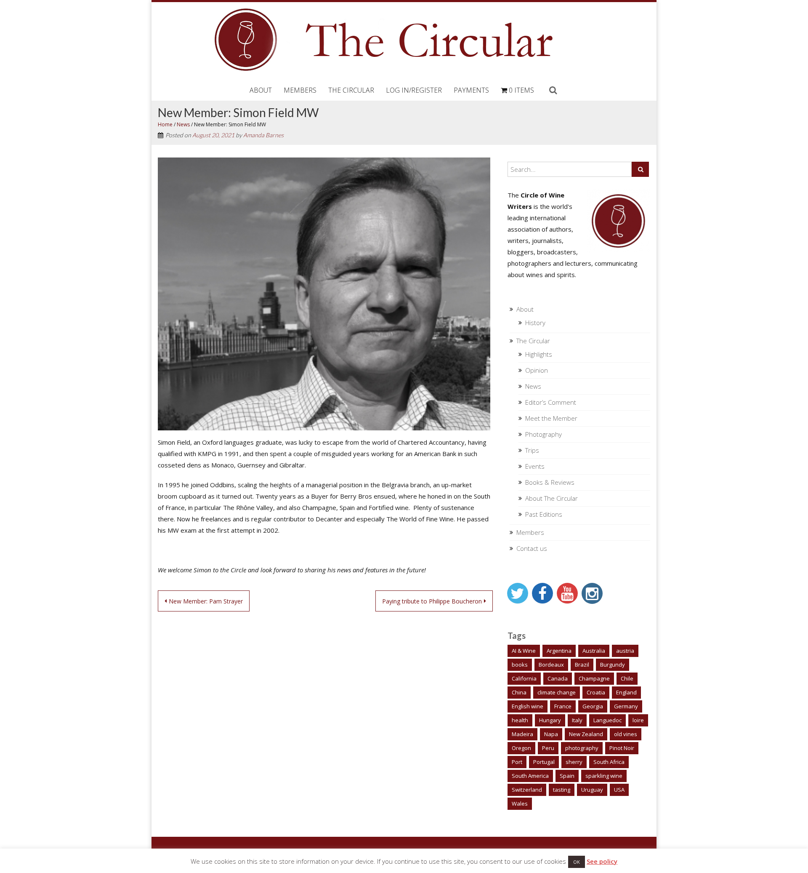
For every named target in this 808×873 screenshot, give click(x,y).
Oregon (521, 748)
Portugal (544, 762)
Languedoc (607, 720)
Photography (543, 434)
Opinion (536, 370)
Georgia (592, 706)
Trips (532, 450)
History (535, 322)
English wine (527, 706)
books (520, 664)
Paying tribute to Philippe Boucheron (432, 601)
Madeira (522, 734)
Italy (577, 720)
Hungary (550, 720)
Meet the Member (551, 418)
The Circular (351, 90)
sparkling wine (603, 776)
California (524, 678)
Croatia (596, 692)
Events (535, 466)
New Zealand (586, 734)
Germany (626, 706)
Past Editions (543, 514)
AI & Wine (524, 650)
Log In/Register (414, 90)
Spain (567, 776)
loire (638, 720)
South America (530, 776)
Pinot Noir (621, 748)
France (562, 706)
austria (625, 650)
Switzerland (527, 789)
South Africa (609, 762)
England (626, 692)
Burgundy (612, 664)
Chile (627, 678)
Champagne (594, 678)
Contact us (531, 548)
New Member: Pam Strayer (206, 601)
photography (581, 748)
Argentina (559, 650)
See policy (602, 861)
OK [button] (576, 862)
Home (165, 124)
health (520, 720)
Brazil (582, 664)
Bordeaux (551, 664)
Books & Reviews (549, 482)
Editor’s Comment (550, 402)
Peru (548, 748)
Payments (471, 90)
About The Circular (551, 498)
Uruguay (592, 789)
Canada (558, 678)
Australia (593, 650)
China (519, 692)
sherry (574, 762)
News (183, 124)
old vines (625, 734)
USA (619, 789)
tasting (561, 789)
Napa (551, 734)
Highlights (538, 354)
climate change (556, 692)
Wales (520, 803)
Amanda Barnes (263, 135)
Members (300, 90)
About (261, 90)
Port (517, 762)
